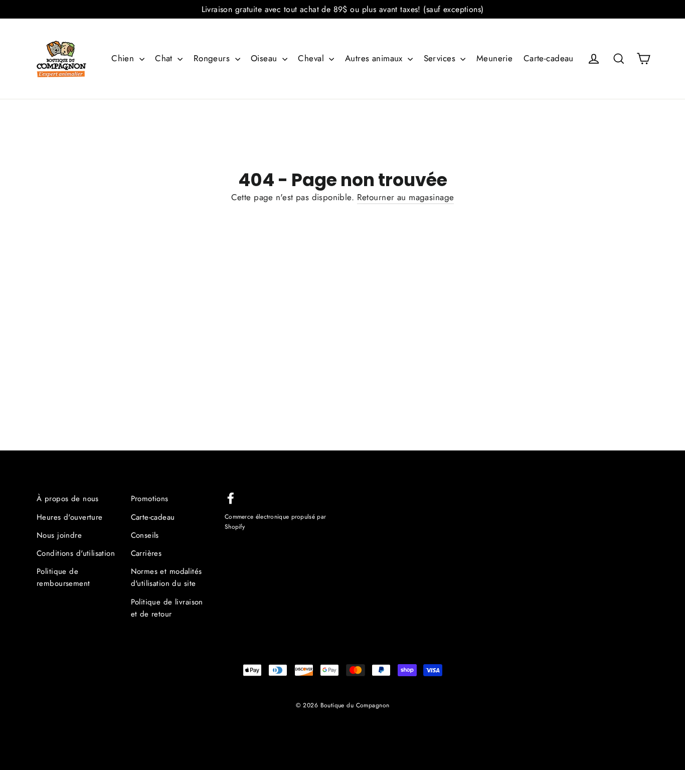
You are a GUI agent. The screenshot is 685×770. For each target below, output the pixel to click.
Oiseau (265, 58)
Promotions (149, 498)
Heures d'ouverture (70, 517)
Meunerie (494, 58)
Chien (124, 58)
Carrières (146, 553)
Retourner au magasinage (405, 197)
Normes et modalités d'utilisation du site (166, 577)
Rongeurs (213, 58)
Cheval (312, 58)
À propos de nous (68, 498)
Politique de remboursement (63, 577)
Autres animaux (375, 58)
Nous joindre (59, 535)
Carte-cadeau (549, 58)
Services (441, 58)
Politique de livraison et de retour (167, 608)
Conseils (145, 535)
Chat (165, 58)
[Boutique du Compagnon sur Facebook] (231, 497)
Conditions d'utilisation (76, 553)
